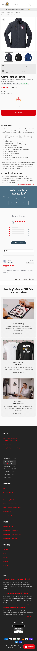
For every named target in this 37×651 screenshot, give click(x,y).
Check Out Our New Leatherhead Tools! (15, 607)
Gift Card (5, 557)
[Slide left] (2, 57)
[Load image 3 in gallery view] (28, 57)
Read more (12, 81)
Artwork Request (17, 334)
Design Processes (8, 526)
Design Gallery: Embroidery (10, 538)
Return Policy (7, 511)
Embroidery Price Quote (10, 500)
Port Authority (6, 83)
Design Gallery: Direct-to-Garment (12, 534)
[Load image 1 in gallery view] (8, 57)
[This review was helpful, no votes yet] (29, 279)
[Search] (29, 4)
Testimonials (6, 569)
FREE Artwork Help (18, 324)
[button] (2, 4)
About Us (5, 549)
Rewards (5, 561)
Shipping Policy (7, 515)
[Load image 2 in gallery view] (18, 57)
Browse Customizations (18, 203)
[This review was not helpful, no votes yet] (32, 279)
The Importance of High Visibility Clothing (15, 593)
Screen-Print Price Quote (10, 503)
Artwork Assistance (8, 492)
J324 (18, 83)
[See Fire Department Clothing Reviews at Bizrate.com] (18, 632)
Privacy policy (19, 647)
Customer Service (18, 403)
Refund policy (11, 647)
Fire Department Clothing (16, 645)
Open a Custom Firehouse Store (12, 507)
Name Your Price (18, 364)
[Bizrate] (34, 650)
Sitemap (5, 565)
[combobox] (21, 4)
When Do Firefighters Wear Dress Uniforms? (16, 579)
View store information (23, 68)
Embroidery (24, 83)
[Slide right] (35, 57)
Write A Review (19, 243)
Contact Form (17, 413)
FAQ (4, 488)
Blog (4, 553)
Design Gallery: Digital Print (10, 530)
